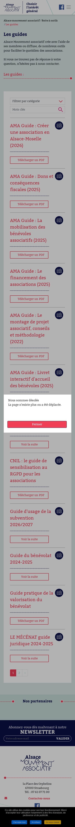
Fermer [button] (37, 424)
